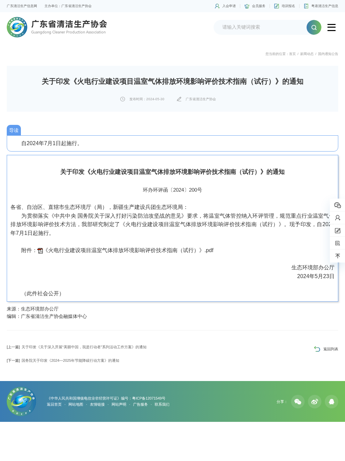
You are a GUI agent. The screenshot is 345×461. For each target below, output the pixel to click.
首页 (292, 54)
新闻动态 (307, 54)
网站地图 (75, 404)
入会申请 (229, 6)
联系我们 (162, 404)
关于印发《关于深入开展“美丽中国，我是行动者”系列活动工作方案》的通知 (77, 347)
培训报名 (288, 6)
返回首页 (54, 404)
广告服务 (140, 404)
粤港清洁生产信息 (324, 6)
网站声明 (119, 404)
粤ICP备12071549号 (148, 398)
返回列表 (330, 349)
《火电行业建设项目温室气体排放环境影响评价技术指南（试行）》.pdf (128, 250)
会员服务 (258, 6)
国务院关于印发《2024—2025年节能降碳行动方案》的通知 (63, 360)
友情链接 (97, 404)
